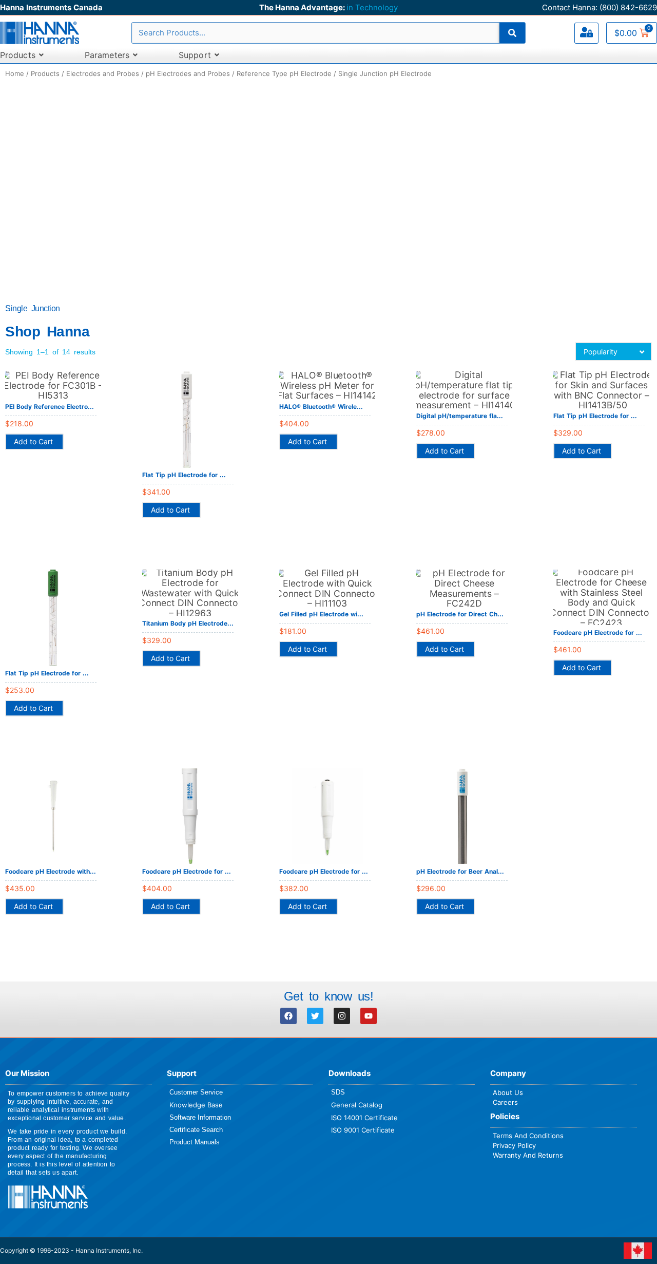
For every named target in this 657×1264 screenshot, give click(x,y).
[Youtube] (368, 1016)
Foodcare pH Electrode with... (50, 871)
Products (45, 73)
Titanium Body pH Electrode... (188, 623)
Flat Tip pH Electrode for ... (184, 475)
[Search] (512, 33)
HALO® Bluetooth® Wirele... (321, 406)
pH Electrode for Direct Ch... (460, 614)
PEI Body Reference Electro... (49, 406)
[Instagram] (342, 1016)
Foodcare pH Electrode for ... (597, 632)
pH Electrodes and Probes (188, 73)
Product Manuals (194, 1142)
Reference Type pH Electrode (284, 73)
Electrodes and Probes (102, 73)
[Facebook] (288, 1016)
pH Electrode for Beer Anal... (460, 871)
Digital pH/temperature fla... (459, 416)
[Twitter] (315, 1016)
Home (14, 73)
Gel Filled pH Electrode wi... (321, 614)
